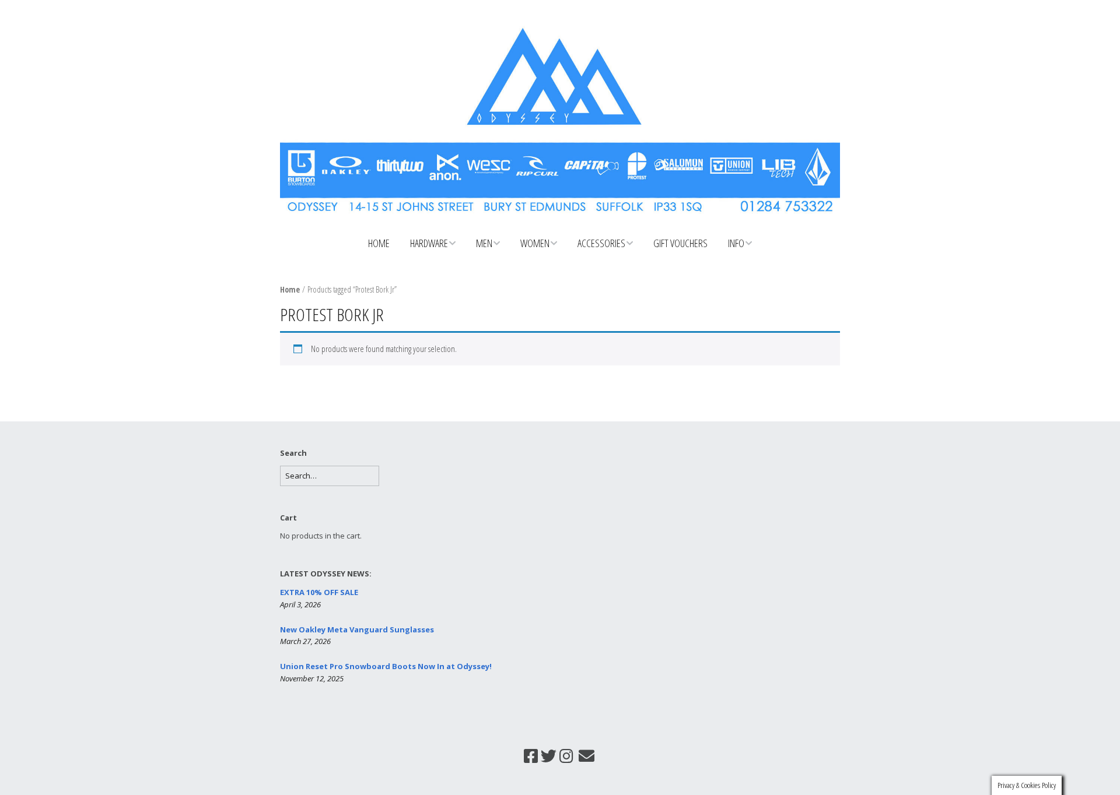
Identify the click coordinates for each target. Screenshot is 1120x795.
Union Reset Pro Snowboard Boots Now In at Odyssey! (386, 666)
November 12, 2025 (312, 678)
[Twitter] (548, 756)
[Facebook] (531, 756)
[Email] (586, 756)
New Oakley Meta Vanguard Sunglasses (357, 629)
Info (736, 243)
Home (379, 243)
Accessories (601, 243)
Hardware (429, 243)
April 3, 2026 (300, 604)
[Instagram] (566, 756)
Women (535, 243)
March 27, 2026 (305, 641)
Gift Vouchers (680, 243)
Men (484, 243)
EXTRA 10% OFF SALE (319, 592)
